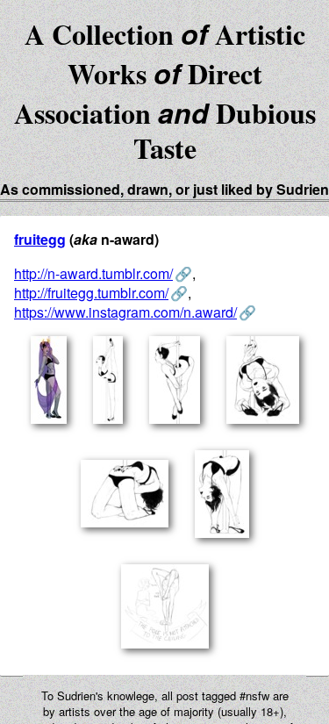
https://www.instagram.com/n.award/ (125, 312)
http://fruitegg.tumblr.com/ (91, 293)
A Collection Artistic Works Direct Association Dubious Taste (165, 90)
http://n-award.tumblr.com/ (93, 273)
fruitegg (40, 239)
